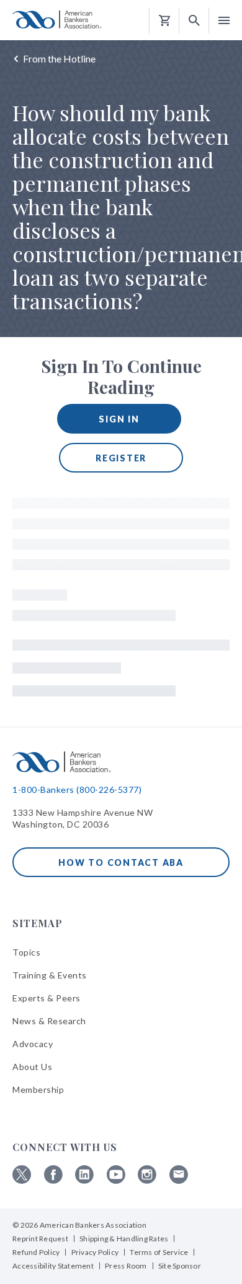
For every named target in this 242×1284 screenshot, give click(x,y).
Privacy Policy (95, 1252)
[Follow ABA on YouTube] (116, 1180)
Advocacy (32, 1043)
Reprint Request (40, 1238)
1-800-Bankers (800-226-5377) (76, 789)
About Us (32, 1066)
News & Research (49, 1021)
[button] (194, 21)
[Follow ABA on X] (21, 1180)
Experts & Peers (46, 998)
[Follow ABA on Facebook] (53, 1180)
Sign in (119, 419)
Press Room (126, 1265)
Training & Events (49, 975)
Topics (26, 952)
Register (121, 458)
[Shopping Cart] (164, 21)
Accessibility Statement (53, 1265)
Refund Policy (36, 1252)
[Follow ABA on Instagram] (147, 1180)
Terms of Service (159, 1252)
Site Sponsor (179, 1265)
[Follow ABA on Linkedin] (84, 1180)
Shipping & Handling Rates (123, 1238)
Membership (38, 1089)
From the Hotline (59, 58)
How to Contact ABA (121, 862)
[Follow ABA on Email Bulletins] (178, 1180)
